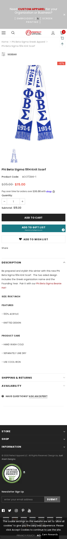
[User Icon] (53, 33)
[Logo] (33, 33)
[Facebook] (3, 511)
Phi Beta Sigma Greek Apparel (28, 41)
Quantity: (7, 195)
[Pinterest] (22, 511)
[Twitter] (9, 511)
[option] (33, 103)
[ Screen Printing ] (39, 20)
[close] (64, 14)
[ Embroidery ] (25, 18)
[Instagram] (16, 511)
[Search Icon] (13, 33)
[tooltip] (63, 229)
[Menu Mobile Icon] (4, 33)
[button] (34, 228)
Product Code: (10, 176)
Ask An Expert (38, 396)
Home (5, 41)
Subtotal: (7, 207)
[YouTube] (29, 511)
